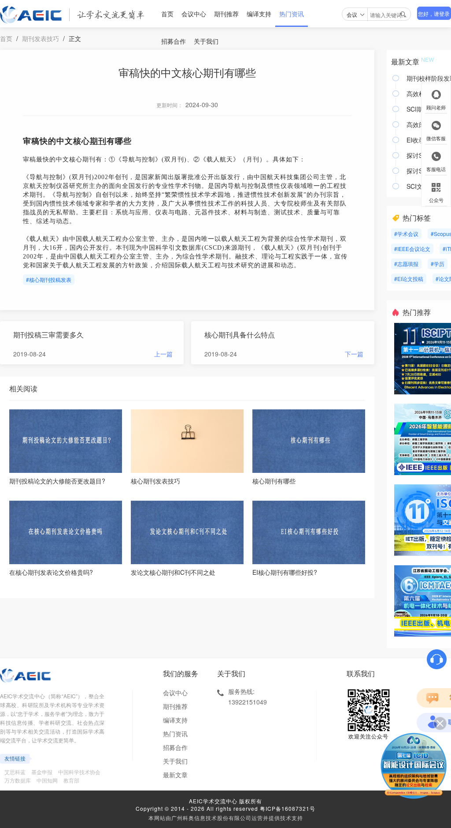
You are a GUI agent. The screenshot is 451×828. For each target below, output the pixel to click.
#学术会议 (406, 233)
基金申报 (41, 772)
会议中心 (193, 13)
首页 (167, 13)
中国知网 (47, 780)
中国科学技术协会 (79, 772)
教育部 (71, 780)
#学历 (437, 263)
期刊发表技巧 (40, 38)
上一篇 (163, 353)
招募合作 (173, 41)
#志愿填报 (406, 263)
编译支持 (259, 13)
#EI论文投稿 (408, 278)
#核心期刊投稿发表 (48, 279)
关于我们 (206, 41)
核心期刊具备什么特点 (239, 335)
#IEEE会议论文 (412, 248)
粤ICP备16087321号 (287, 808)
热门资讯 (291, 13)
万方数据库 (17, 780)
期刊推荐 (226, 13)
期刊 (98, 141)
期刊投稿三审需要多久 (48, 335)
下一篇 (354, 353)
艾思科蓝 (15, 772)
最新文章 (175, 774)
